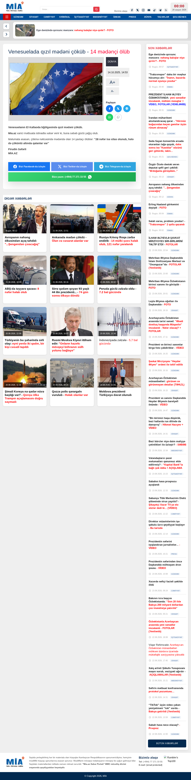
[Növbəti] (6, 34)
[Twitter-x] (137, 10)
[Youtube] (149, 10)
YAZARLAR (163, 17)
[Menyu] (7, 17)
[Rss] (166, 10)
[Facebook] (132, 10)
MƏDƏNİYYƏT (100, 17)
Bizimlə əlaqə (120, 11)
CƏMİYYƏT (49, 17)
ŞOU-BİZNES (179, 17)
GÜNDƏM (18, 17)
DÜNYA (148, 17)
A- (112, 91)
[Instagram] (143, 10)
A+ (112, 82)
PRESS (132, 17)
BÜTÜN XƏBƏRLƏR (167, 743)
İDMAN (117, 17)
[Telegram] (160, 10)
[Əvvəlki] (6, 26)
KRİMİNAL (64, 17)
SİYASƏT (33, 17)
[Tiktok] (154, 10)
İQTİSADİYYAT (81, 17)
